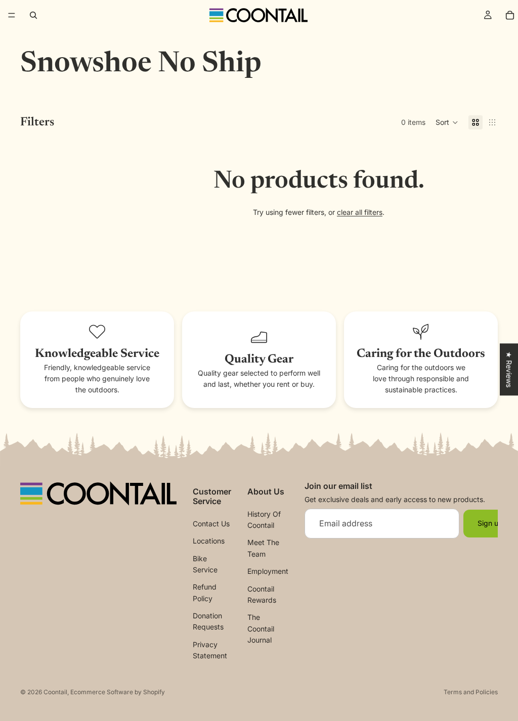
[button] (447, 122)
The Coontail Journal (260, 629)
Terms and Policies (471, 692)
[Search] (33, 15)
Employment (267, 571)
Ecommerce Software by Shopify (117, 692)
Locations (209, 540)
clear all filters (359, 212)
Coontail (55, 692)
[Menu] (11, 15)
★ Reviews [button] (509, 369)
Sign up (490, 523)
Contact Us (211, 523)
